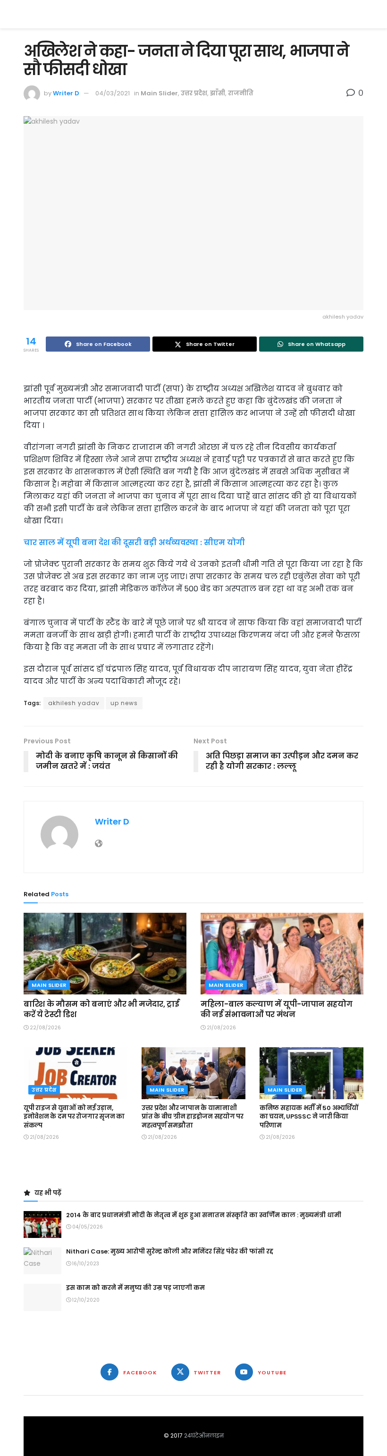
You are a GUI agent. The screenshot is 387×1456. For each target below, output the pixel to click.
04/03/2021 (112, 93)
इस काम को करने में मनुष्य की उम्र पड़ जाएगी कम (135, 1287)
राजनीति (240, 93)
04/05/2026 (87, 1226)
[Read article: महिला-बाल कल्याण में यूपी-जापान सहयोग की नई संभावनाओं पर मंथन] (282, 953)
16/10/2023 (85, 1263)
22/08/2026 (44, 1027)
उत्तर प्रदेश (194, 93)
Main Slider (159, 93)
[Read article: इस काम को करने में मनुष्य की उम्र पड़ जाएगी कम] (42, 1297)
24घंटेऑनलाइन (204, 1435)
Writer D (66, 93)
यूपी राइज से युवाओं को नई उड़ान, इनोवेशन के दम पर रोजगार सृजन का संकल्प (74, 1116)
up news (124, 703)
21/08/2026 (220, 1027)
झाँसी (217, 93)
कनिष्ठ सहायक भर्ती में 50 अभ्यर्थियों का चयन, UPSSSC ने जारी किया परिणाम (309, 1116)
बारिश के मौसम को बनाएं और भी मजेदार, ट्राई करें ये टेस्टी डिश (101, 1009)
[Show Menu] (358, 14)
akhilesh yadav (74, 703)
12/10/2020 (85, 1300)
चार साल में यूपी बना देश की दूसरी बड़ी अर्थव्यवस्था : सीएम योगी (134, 542)
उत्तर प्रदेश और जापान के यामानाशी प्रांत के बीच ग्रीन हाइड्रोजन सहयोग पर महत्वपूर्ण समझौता (193, 1116)
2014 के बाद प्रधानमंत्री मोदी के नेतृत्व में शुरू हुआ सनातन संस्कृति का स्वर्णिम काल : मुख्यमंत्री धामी (203, 1215)
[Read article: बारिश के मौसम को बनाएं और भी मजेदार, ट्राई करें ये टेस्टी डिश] (105, 953)
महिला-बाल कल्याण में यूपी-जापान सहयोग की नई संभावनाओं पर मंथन (276, 1009)
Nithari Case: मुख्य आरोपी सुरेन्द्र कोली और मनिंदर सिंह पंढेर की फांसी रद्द (169, 1251)
